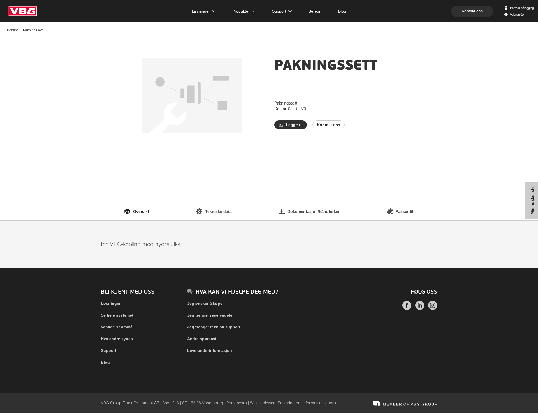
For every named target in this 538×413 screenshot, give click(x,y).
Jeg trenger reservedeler (210, 315)
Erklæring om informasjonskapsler (308, 403)
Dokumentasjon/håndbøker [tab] (313, 211)
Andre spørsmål (202, 338)
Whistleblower (262, 403)
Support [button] (279, 11)
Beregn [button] (315, 11)
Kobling (13, 30)
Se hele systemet (117, 315)
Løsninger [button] (201, 11)
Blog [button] (342, 11)
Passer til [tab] (404, 211)
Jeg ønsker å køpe (204, 303)
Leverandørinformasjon (209, 350)
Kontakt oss (472, 11)
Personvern (236, 403)
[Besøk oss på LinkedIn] (419, 308)
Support (108, 350)
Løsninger (110, 303)
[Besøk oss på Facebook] (406, 308)
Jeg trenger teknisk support (213, 327)
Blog (105, 362)
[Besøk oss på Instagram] (432, 308)
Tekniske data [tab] (218, 211)
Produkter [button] (241, 11)
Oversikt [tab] (141, 211)
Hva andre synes (117, 338)
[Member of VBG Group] (405, 403)
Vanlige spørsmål (117, 327)
